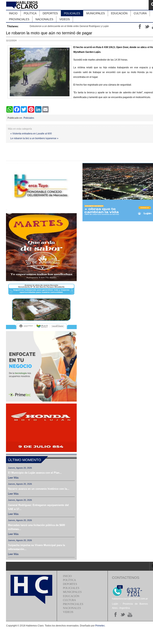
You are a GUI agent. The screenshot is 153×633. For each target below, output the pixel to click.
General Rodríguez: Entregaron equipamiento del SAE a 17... (38, 507)
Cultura (69, 600)
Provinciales (73, 604)
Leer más (13, 477)
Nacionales (72, 608)
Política (69, 580)
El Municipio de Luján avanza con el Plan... (35, 472)
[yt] (130, 614)
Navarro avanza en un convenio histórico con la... (38, 488)
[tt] (122, 614)
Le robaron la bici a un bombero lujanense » (34, 138)
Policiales (29, 118)
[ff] (115, 614)
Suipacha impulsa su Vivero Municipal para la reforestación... (36, 547)
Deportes (70, 584)
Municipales (72, 592)
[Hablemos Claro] (22, 5)
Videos (68, 612)
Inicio (67, 576)
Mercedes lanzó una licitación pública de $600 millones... (36, 527)
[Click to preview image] (40, 97)
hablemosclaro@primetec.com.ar (130, 598)
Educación (71, 596)
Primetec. (100, 625)
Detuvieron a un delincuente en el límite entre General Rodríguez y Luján (69, 26)
